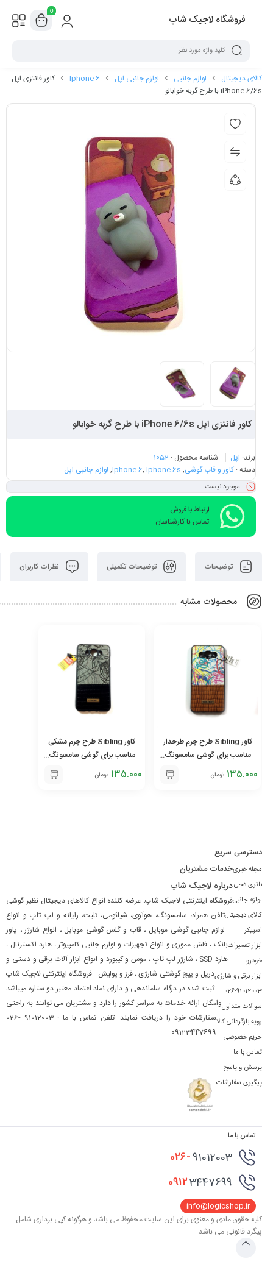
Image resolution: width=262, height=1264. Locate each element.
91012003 (201, 1157)
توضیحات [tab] (219, 567)
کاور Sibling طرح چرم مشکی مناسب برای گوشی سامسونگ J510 (91, 755)
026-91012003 (243, 991)
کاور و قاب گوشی (209, 470)
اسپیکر (253, 930)
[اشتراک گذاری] (235, 180)
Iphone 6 (84, 79)
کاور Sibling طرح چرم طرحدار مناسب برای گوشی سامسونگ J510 (207, 755)
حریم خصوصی (243, 1037)
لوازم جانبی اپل (137, 79)
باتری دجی (248, 884)
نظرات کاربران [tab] (40, 567)
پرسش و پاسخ (242, 1067)
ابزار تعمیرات (245, 945)
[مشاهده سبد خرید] (41, 21)
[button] (169, 774)
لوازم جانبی (190, 79)
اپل (235, 458)
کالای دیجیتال (241, 79)
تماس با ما (247, 1052)
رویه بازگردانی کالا (239, 1022)
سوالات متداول (242, 1006)
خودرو (254, 961)
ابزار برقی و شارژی (238, 976)
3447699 (200, 1182)
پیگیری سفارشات (239, 1083)
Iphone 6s (163, 470)
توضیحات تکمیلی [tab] (132, 567)
